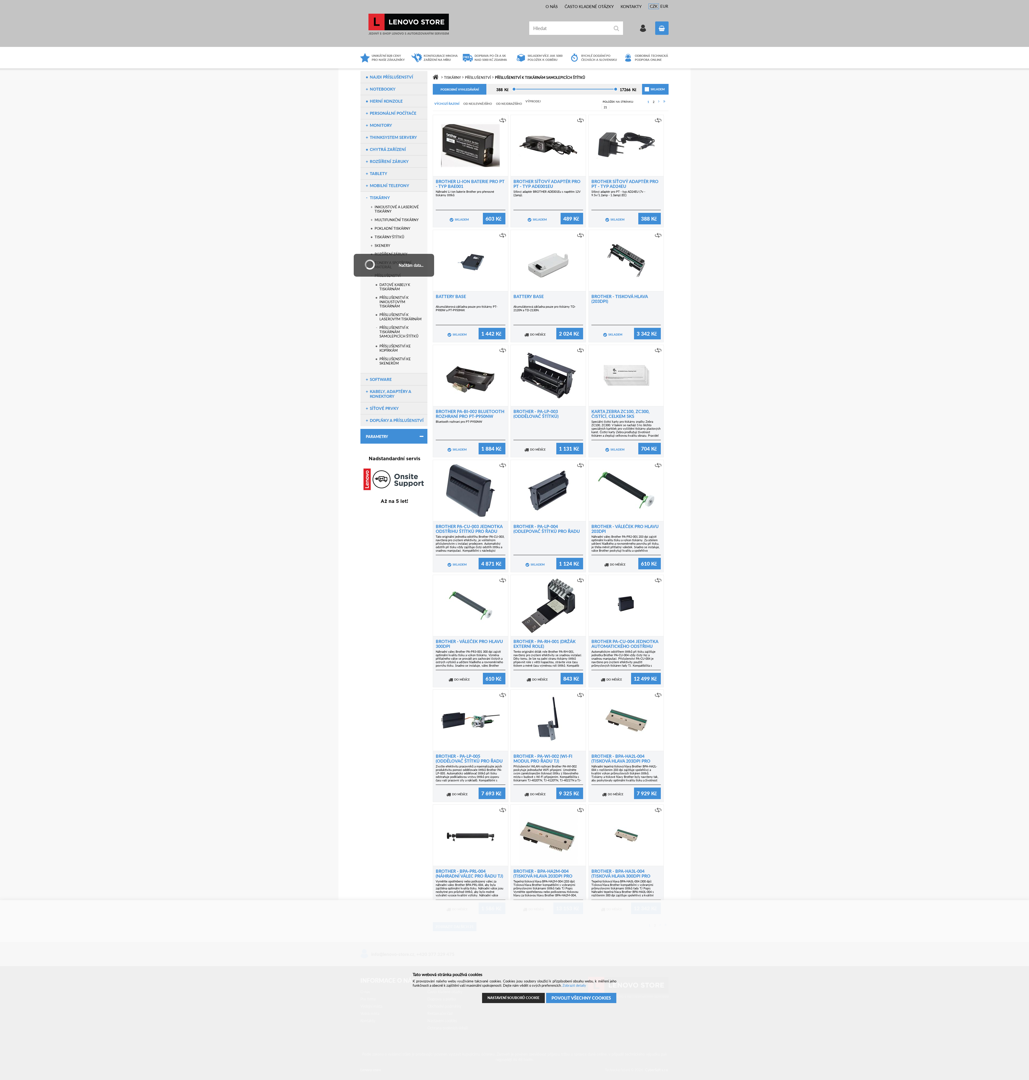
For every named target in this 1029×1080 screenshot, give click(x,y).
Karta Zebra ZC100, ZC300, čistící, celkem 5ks (620, 414)
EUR (664, 6)
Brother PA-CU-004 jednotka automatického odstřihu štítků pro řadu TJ (624, 646)
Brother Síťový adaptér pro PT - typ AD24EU (624, 184)
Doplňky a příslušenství (397, 420)
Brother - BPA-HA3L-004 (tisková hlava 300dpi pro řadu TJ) (620, 876)
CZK (654, 6)
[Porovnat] (503, 120)
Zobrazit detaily (574, 985)
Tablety (378, 173)
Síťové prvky (384, 408)
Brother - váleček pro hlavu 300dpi (469, 644)
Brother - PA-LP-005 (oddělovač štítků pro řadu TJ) (469, 761)
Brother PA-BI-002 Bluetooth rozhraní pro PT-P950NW (470, 414)
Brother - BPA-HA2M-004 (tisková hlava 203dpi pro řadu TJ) (542, 876)
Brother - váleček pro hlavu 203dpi (625, 529)
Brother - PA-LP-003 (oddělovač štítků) (535, 414)
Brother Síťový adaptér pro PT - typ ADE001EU (546, 184)
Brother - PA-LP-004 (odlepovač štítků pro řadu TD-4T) (546, 531)
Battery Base (451, 296)
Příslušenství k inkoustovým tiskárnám (394, 301)
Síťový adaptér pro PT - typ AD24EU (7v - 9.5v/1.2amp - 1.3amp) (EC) (618, 193)
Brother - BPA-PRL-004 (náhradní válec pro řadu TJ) (469, 873)
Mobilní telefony (389, 185)
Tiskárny (380, 197)
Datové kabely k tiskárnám (394, 287)
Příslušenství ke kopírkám (395, 348)
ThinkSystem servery (393, 137)
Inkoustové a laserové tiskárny (397, 209)
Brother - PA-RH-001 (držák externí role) (544, 644)
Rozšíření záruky (389, 161)
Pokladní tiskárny (392, 228)
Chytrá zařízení (388, 149)
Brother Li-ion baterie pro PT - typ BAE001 (470, 184)
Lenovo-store (408, 24)
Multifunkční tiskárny (397, 220)
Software (381, 379)
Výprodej (533, 101)
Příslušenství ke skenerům (395, 361)
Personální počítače (393, 113)
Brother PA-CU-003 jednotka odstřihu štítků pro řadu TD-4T (469, 531)
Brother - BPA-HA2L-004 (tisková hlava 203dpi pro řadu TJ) (620, 761)
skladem (651, 89)
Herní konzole (386, 101)
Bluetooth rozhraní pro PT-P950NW (459, 421)
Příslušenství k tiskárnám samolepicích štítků (399, 331)
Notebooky (383, 89)
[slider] (514, 89)
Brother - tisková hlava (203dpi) (619, 299)
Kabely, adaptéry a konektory (390, 394)
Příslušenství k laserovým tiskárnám (400, 317)
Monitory (381, 125)
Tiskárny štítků (389, 237)
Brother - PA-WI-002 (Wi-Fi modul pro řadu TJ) (542, 758)
